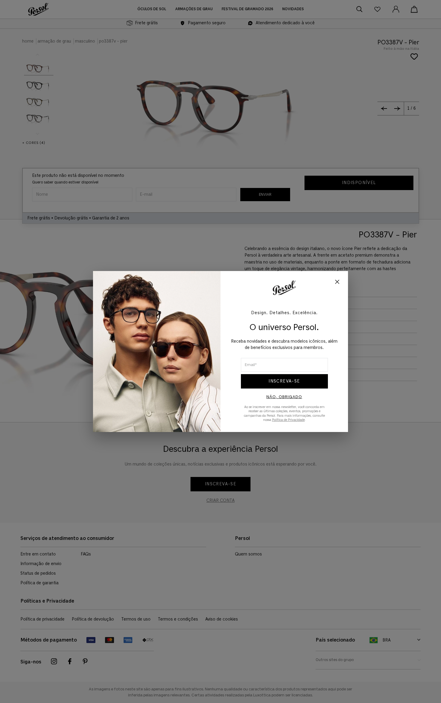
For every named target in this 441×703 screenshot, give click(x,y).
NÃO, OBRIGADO (284, 397)
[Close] (337, 282)
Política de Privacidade (288, 420)
